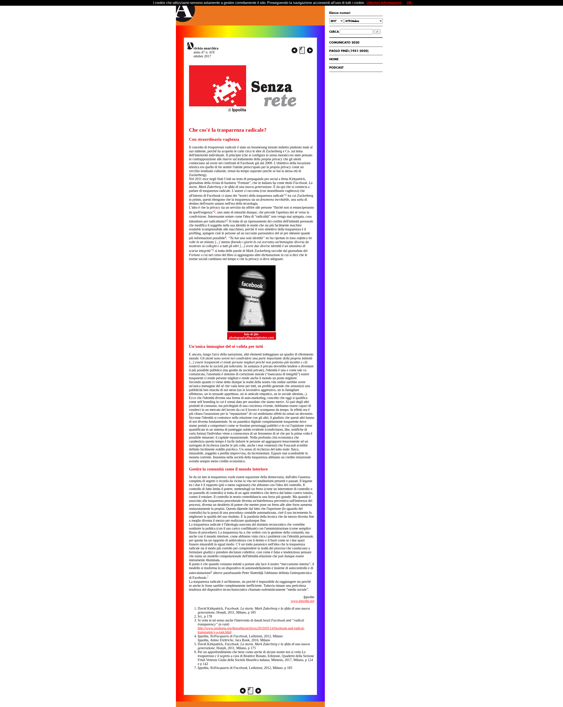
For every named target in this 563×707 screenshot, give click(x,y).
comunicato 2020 (344, 42)
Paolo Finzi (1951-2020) (349, 51)
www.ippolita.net (302, 601)
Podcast (336, 67)
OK (409, 3)
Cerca (334, 32)
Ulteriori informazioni (384, 3)
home (333, 59)
